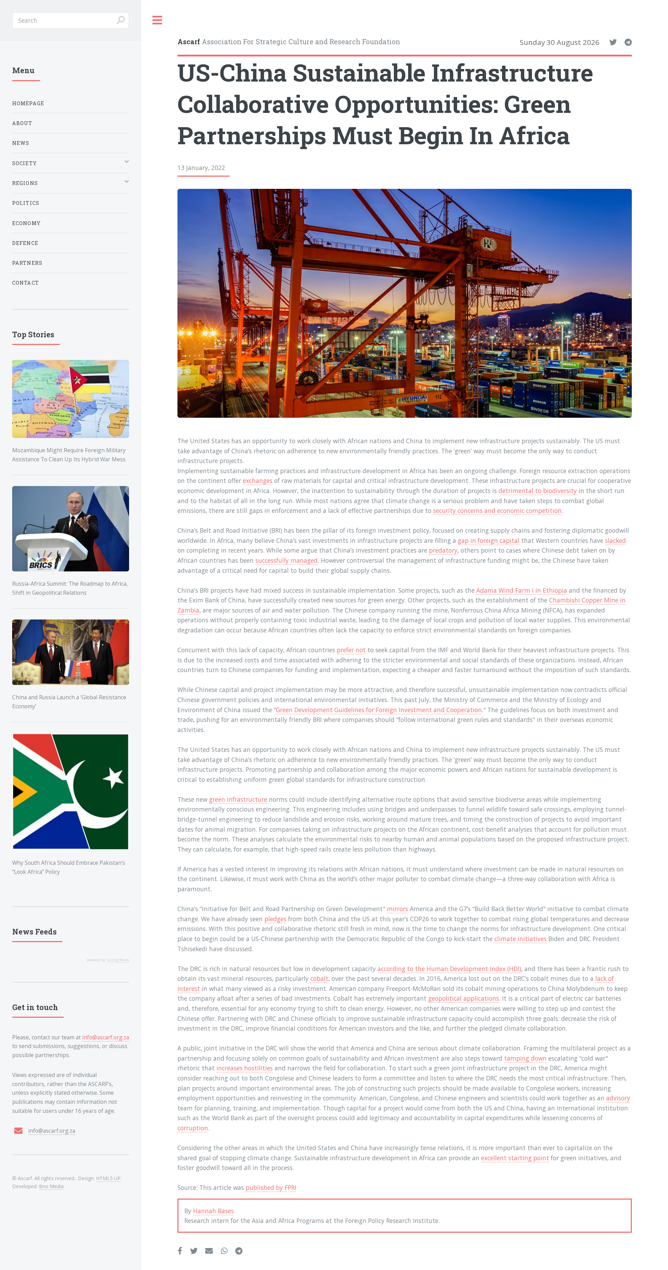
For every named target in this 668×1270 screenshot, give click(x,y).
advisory (618, 1098)
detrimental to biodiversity (538, 490)
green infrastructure (238, 799)
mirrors (397, 909)
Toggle (157, 20)
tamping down (525, 1058)
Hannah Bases (213, 1211)
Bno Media (51, 1186)
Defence (25, 243)
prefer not (351, 650)
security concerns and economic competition (497, 510)
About (22, 123)
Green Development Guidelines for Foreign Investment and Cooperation (379, 710)
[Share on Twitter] (194, 1251)
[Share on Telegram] (238, 1251)
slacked (615, 540)
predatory (443, 550)
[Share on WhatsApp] (224, 1251)
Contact (25, 282)
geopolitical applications (463, 998)
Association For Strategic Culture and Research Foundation (288, 41)
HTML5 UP (108, 1178)
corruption (192, 1128)
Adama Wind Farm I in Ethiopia (521, 590)
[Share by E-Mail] (209, 1251)
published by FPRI (271, 1187)
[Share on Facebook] (179, 1251)
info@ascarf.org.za (105, 1037)
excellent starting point (515, 1158)
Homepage (28, 103)
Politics (25, 203)
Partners (27, 263)
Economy (26, 223)
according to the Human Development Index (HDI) (449, 968)
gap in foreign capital (488, 540)
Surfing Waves (117, 959)
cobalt (319, 978)
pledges (275, 919)
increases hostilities (244, 1068)
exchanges (257, 480)
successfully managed (286, 560)
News (21, 143)
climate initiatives (520, 938)
